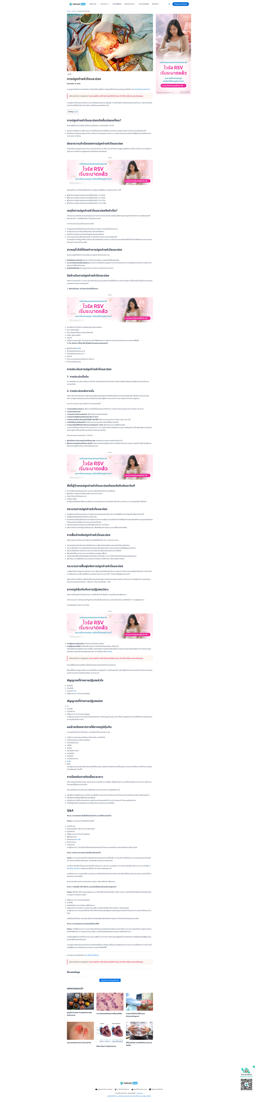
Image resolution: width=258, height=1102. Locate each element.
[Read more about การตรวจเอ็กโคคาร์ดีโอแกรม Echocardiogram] (139, 1001)
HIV (79, 348)
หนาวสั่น (78, 839)
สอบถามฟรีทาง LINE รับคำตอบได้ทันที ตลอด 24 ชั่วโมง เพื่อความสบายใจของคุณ (116, 96)
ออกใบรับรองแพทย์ (123, 1096)
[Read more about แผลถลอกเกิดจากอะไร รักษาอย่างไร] (80, 1031)
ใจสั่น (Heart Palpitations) (106, 1046)
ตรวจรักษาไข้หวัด (135, 1096)
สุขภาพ (69, 74)
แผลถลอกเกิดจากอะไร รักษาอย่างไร (79, 1042)
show (75, 112)
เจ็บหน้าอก (77, 868)
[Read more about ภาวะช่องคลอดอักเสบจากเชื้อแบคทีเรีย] (109, 1001)
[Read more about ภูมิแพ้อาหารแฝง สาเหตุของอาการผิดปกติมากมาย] (80, 1001)
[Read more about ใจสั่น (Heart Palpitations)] (109, 1032)
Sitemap (139, 1093)
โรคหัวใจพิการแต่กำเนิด (142, 89)
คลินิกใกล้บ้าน (113, 1096)
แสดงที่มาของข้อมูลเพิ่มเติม (110, 980)
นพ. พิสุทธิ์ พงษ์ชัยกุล (92, 955)
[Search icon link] (169, 4)
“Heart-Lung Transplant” (80, 977)
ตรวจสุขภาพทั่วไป (146, 1096)
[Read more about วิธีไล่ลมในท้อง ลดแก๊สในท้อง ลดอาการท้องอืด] (139, 1031)
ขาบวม (74, 691)
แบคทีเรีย (109, 651)
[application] (97, 4)
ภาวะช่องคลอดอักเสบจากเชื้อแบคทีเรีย (109, 1013)
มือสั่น (69, 761)
